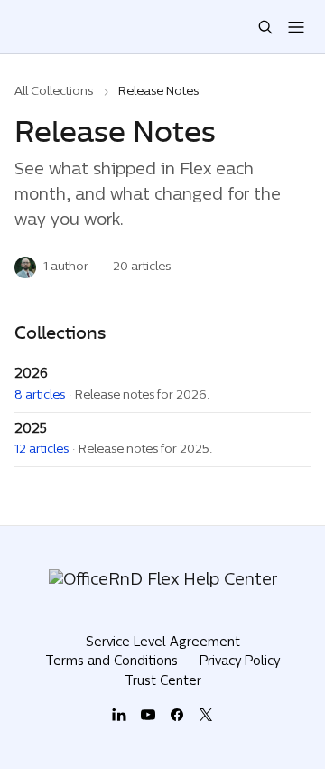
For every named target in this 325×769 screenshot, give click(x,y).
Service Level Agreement (163, 643)
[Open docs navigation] (296, 27)
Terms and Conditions (111, 662)
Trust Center (163, 682)
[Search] (265, 27)
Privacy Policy (240, 662)
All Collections (53, 92)
